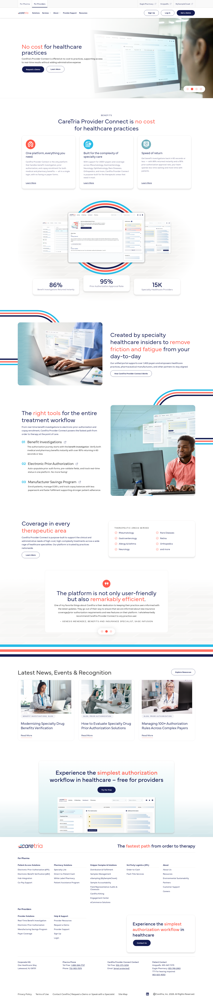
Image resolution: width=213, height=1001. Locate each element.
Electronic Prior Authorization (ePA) (33, 869)
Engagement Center (99, 897)
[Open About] (60, 13)
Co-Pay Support (25, 882)
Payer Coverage (25, 933)
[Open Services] (50, 13)
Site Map (122, 994)
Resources (167, 873)
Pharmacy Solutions (63, 865)
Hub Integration (25, 878)
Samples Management (100, 873)
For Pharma (23, 858)
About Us (167, 869)
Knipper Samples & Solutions (103, 865)
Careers (166, 891)
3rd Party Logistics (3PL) (138, 865)
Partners (167, 882)
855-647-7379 (168, 965)
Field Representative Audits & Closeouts (103, 887)
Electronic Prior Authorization (31, 924)
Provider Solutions (26, 916)
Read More (26, 735)
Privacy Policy (25, 994)
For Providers (24, 909)
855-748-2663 (174, 968)
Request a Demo (61, 924)
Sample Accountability (100, 882)
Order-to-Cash (133, 869)
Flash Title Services (135, 873)
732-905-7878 (75, 968)
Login (56, 937)
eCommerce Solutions (100, 902)
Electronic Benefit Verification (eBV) (34, 873)
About (166, 865)
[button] (187, 89)
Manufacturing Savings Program (32, 929)
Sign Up (57, 933)
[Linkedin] (147, 994)
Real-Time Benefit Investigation (32, 920)
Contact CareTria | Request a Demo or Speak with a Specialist (84, 994)
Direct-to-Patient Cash (64, 873)
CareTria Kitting (97, 893)
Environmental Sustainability (176, 878)
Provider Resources (63, 920)
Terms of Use (42, 994)
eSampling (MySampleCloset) (103, 878)
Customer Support (171, 886)
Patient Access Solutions (29, 865)
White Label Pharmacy (64, 878)
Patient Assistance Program (67, 882)
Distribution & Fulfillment (101, 869)
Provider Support (61, 929)
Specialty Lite (60, 869)
